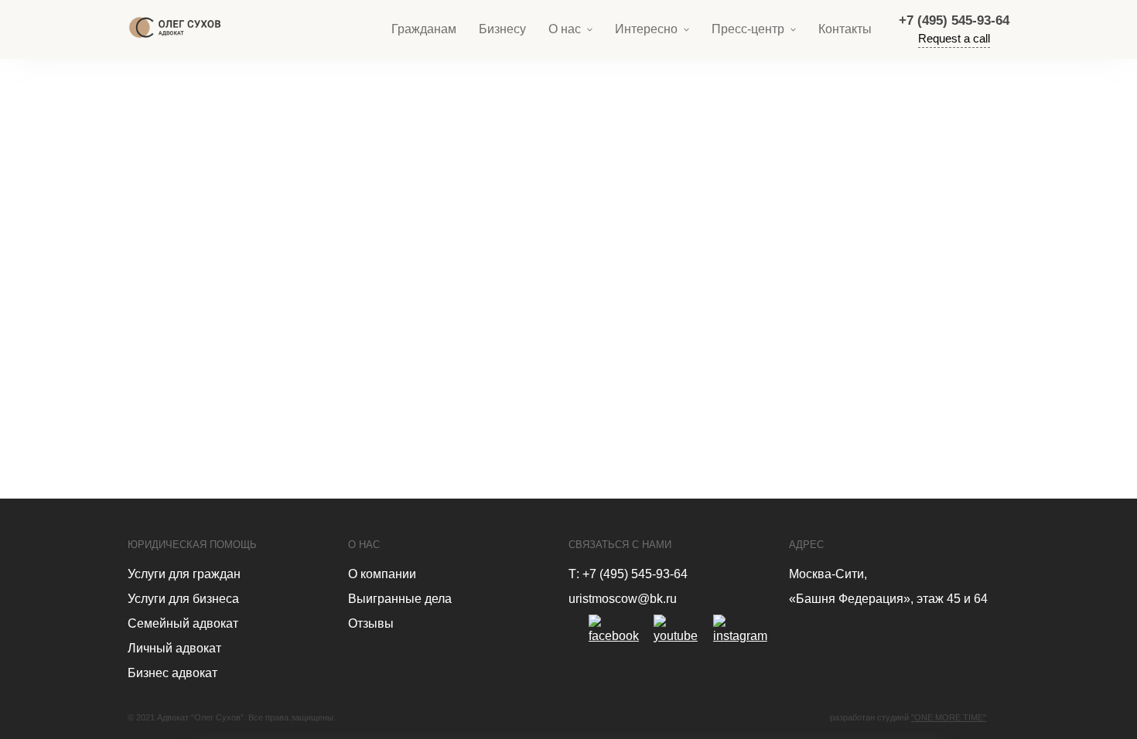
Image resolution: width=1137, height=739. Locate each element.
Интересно (646, 29)
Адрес (806, 544)
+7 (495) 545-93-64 (954, 20)
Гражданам (423, 29)
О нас (564, 29)
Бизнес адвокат (172, 672)
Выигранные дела (400, 598)
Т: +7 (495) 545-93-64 (628, 574)
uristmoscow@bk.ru (622, 598)
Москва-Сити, (828, 574)
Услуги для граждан (184, 574)
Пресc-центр (748, 29)
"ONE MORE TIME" (948, 717)
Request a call (954, 38)
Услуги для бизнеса (183, 598)
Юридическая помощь (192, 544)
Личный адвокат (174, 648)
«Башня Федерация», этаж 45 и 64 (888, 598)
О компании (382, 574)
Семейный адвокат (183, 623)
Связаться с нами (619, 544)
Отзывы (371, 623)
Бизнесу (502, 29)
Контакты (845, 29)
